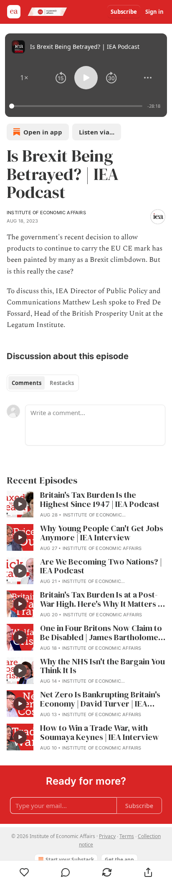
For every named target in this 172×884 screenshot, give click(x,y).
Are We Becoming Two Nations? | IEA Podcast (101, 566)
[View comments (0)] (65, 872)
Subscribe (124, 11)
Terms (126, 836)
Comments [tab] (26, 383)
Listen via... (96, 132)
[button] (24, 78)
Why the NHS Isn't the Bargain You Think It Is (102, 666)
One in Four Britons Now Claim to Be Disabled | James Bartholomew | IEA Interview (102, 633)
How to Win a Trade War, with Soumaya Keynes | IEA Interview (99, 733)
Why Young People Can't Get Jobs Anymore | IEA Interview (101, 533)
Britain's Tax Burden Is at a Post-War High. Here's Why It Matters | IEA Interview (100, 599)
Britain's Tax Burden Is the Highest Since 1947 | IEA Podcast (99, 500)
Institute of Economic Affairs (46, 212)
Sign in (154, 11)
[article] (86, 505)
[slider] (77, 106)
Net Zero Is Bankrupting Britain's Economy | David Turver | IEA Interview (100, 699)
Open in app (42, 132)
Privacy (107, 836)
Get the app (119, 859)
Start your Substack (70, 859)
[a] (20, 504)
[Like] (24, 872)
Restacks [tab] (62, 383)
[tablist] (43, 383)
